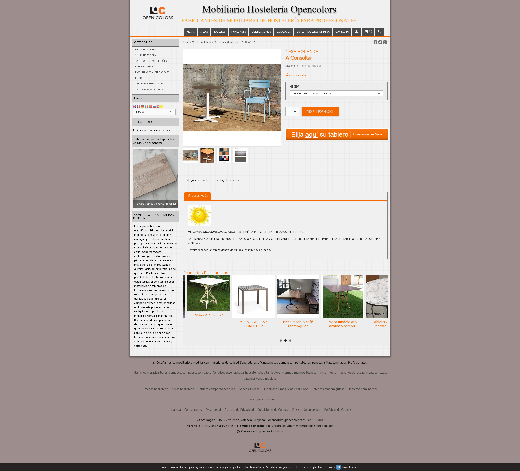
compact (175, 372)
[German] (142, 106)
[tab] (197, 196)
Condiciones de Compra (273, 409)
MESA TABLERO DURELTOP (253, 324)
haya (240, 372)
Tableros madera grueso (150, 83)
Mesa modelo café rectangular (298, 324)
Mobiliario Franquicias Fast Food (152, 75)
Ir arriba (175, 409)
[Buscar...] (379, 32)
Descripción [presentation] (199, 196)
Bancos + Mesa (144, 66)
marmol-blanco (304, 372)
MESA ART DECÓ (208, 315)
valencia (249, 378)
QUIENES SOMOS (261, 31)
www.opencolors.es (261, 399)
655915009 (316, 420)
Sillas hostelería (146, 55)
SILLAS (204, 31)
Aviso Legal (213, 409)
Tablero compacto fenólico (152, 60)
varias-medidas (266, 378)
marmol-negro (326, 372)
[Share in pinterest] (384, 42)
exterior (230, 372)
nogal (350, 372)
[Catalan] (162, 106)
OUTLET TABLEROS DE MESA (313, 31)
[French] (138, 106)
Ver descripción (297, 75)
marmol (287, 372)
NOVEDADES (238, 31)
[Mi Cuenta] (356, 32)
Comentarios (235, 180)
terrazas (380, 372)
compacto (189, 372)
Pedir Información (320, 111)
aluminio (139, 372)
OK (338, 467)
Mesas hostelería (146, 49)
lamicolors (273, 372)
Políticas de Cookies (338, 409)
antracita (152, 372)
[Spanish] (158, 106)
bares (164, 372)
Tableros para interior (149, 89)
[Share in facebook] (375, 42)
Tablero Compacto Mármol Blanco (387, 324)
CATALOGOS (284, 31)
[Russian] (154, 106)
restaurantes (364, 372)
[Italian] (146, 106)
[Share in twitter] (380, 42)
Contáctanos (193, 409)
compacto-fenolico (211, 372)
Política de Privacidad (239, 409)
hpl (262, 372)
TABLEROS (220, 31)
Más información (351, 467)
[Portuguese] (150, 106)
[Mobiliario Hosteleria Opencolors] (260, 13)
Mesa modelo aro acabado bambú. (342, 324)
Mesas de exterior (208, 180)
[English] (134, 106)
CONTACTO (342, 31)
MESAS (191, 31)
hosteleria (252, 372)
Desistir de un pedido (306, 409)
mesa (341, 372)
